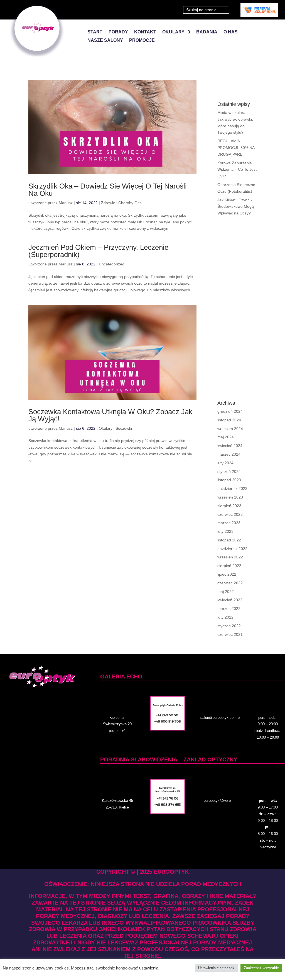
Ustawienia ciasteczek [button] (216, 968)
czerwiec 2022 (230, 583)
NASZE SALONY (105, 40)
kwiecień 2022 (229, 600)
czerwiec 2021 (230, 634)
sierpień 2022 (229, 565)
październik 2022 (232, 548)
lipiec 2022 (226, 574)
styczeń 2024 (229, 471)
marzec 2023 (228, 523)
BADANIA (206, 32)
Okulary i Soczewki (115, 428)
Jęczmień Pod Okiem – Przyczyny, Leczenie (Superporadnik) (98, 251)
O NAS (230, 32)
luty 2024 (225, 463)
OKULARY (173, 32)
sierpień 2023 (229, 506)
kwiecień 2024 (229, 445)
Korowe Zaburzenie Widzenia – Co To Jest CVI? (237, 170)
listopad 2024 (229, 420)
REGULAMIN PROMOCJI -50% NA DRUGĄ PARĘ (235, 148)
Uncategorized (111, 264)
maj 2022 (225, 591)
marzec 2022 (228, 608)
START (94, 32)
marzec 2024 (228, 454)
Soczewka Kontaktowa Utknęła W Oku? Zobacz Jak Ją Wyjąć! (110, 415)
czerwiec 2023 (230, 514)
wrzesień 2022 (230, 557)
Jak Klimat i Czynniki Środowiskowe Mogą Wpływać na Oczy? (235, 207)
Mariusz (66, 203)
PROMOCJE (142, 40)
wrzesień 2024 (230, 428)
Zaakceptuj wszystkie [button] (261, 968)
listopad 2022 (229, 540)
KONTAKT (145, 32)
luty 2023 (225, 531)
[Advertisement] (237, 308)
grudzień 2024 (230, 411)
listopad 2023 (229, 480)
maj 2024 (225, 437)
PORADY (118, 32)
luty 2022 (225, 617)
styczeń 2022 (229, 626)
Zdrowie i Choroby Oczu (122, 203)
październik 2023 (232, 488)
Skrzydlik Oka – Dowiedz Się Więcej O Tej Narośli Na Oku (107, 189)
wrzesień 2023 (230, 497)
